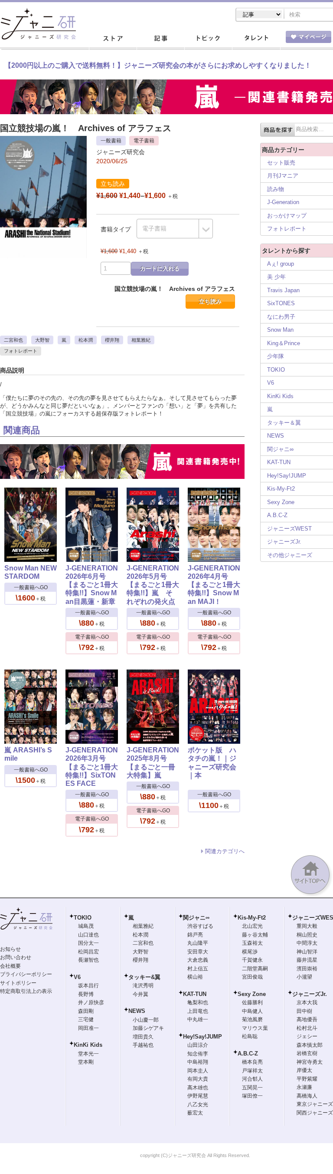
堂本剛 (86, 1062)
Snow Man (280, 329)
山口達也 (88, 935)
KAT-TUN (279, 462)
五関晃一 (252, 1088)
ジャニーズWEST (289, 528)
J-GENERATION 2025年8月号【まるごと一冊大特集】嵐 (153, 762)
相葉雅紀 (140, 340)
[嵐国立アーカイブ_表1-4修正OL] (43, 140)
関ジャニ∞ (280, 449)
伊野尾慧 (197, 1096)
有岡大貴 (197, 1079)
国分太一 (88, 943)
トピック (208, 38)
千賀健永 (252, 960)
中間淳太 (307, 943)
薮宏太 (195, 1113)
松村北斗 (307, 1028)
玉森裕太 (252, 943)
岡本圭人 (197, 1071)
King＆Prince (283, 343)
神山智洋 (307, 952)
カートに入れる (160, 268)
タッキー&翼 (144, 977)
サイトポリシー (18, 983)
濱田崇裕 (307, 969)
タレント (256, 38)
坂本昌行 (88, 986)
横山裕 (195, 977)
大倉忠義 (197, 960)
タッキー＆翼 (284, 422)
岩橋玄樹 (307, 1053)
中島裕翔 (197, 1062)
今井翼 (140, 994)
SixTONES (281, 303)
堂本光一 (88, 1054)
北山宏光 (252, 926)
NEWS (275, 435)
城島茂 (86, 926)
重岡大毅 (307, 926)
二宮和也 (13, 340)
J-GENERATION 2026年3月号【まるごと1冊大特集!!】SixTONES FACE (91, 766)
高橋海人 (307, 1096)
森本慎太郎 (310, 1045)
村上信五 (197, 969)
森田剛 (86, 1011)
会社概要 (10, 966)
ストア (113, 38)
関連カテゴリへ (225, 851)
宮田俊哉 (252, 977)
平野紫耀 (307, 1079)
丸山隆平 (197, 943)
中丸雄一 (197, 1019)
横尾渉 (250, 952)
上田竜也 (197, 1011)
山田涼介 (197, 1045)
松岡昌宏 (88, 952)
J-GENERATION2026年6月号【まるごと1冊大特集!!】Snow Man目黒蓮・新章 (91, 584)
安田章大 (197, 952)
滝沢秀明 (143, 986)
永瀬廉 (304, 1087)
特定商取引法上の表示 (26, 991)
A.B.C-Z (277, 515)
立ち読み (210, 301)
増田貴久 (143, 1037)
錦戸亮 (195, 935)
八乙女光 (197, 1104)
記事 (160, 38)
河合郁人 (252, 1079)
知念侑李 (197, 1054)
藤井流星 (307, 960)
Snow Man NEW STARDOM (30, 572)
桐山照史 (307, 935)
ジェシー (307, 1036)
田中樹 (304, 1011)
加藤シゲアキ (148, 1028)
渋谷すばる (200, 926)
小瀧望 (304, 977)
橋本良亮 (252, 1062)
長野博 (86, 994)
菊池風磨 (252, 1019)
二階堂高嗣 (255, 969)
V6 (270, 382)
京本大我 (307, 1002)
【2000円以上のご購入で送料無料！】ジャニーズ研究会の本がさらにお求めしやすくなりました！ (157, 65)
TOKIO (276, 369)
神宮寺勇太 (310, 1062)
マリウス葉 (255, 1028)
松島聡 (250, 1036)
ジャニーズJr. (284, 541)
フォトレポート (20, 350)
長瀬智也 (88, 960)
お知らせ (10, 949)
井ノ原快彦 (91, 1002)
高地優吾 (307, 1019)
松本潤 (85, 340)
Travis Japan (283, 290)
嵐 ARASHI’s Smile (28, 754)
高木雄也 (197, 1088)
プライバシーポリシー (26, 974)
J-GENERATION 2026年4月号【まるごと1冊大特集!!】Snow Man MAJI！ (214, 584)
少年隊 (275, 356)
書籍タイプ (116, 229)
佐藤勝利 (252, 1002)
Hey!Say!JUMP (286, 475)
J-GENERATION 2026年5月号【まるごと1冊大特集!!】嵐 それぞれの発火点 (153, 584)
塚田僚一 (252, 1096)
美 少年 (276, 277)
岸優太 (304, 1070)
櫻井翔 (112, 340)
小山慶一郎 (146, 1020)
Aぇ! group (280, 264)
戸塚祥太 (252, 1071)
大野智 (42, 340)
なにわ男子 (281, 316)
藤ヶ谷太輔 (255, 935)
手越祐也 (143, 1045)
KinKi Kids (280, 396)
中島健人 (252, 1011)
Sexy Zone (280, 502)
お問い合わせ (15, 957)
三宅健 (86, 1019)
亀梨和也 (197, 1002)
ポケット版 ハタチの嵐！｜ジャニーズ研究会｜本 (212, 762)
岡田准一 (88, 1028)
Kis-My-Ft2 (281, 488)
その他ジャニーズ (289, 555)
